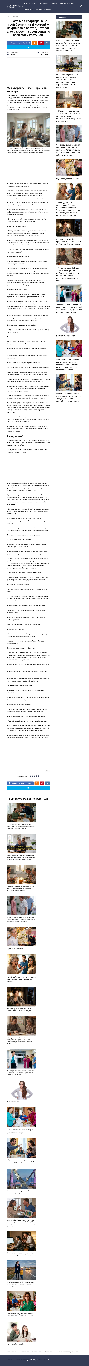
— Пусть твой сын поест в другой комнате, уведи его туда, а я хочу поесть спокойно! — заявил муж (21, 1162)
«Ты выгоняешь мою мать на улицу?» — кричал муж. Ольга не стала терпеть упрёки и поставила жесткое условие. (21, 826)
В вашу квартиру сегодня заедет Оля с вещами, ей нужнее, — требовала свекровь (21, 1192)
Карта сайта (49, 1352)
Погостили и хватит (13, 1102)
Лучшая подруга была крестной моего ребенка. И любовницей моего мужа (19, 1010)
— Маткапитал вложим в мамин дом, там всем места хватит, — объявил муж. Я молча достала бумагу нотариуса (21, 1131)
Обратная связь (37, 1352)
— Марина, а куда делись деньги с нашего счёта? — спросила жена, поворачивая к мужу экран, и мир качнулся (20, 888)
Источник (47, 771)
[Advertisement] (28, 72)
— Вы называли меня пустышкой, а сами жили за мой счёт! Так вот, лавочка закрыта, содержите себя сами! (21, 1315)
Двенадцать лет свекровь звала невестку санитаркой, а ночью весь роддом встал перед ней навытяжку (20, 1073)
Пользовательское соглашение (18, 1352)
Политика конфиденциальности (67, 1352)
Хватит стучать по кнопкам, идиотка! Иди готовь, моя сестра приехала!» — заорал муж (21, 1254)
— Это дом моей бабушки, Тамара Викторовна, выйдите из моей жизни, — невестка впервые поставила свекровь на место (21, 1040)
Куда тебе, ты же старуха (15, 949)
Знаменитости (28, 9)
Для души (47, 9)
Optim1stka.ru (15, 5)
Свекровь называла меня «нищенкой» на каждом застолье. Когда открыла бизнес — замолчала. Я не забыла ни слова (21, 919)
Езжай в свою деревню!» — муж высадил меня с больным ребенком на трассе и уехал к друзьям (20, 1284)
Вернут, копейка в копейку (15, 1344)
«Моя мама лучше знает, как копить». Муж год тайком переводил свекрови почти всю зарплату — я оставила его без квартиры (21, 857)
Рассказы (38, 9)
